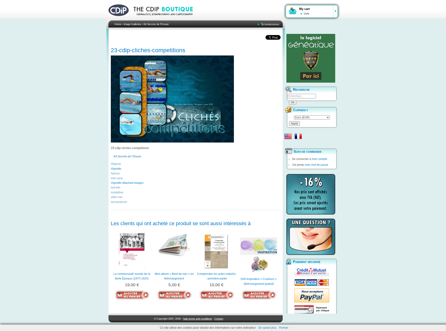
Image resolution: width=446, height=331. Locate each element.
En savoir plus (267, 327)
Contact (218, 318)
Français (298, 136)
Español (288, 143)
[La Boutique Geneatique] (310, 58)
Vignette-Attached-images (127, 183)
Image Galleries (132, 24)
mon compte (319, 159)
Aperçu (115, 173)
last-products (119, 202)
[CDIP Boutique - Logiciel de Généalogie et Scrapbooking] (166, 18)
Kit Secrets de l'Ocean (156, 24)
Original (116, 164)
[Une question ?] (310, 237)
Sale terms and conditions (197, 318)
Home (118, 24)
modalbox (117, 192)
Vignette (116, 168)
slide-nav (116, 197)
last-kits (115, 187)
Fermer (283, 327)
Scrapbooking (270, 24)
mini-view (117, 178)
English (288, 136)
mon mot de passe (316, 164)
